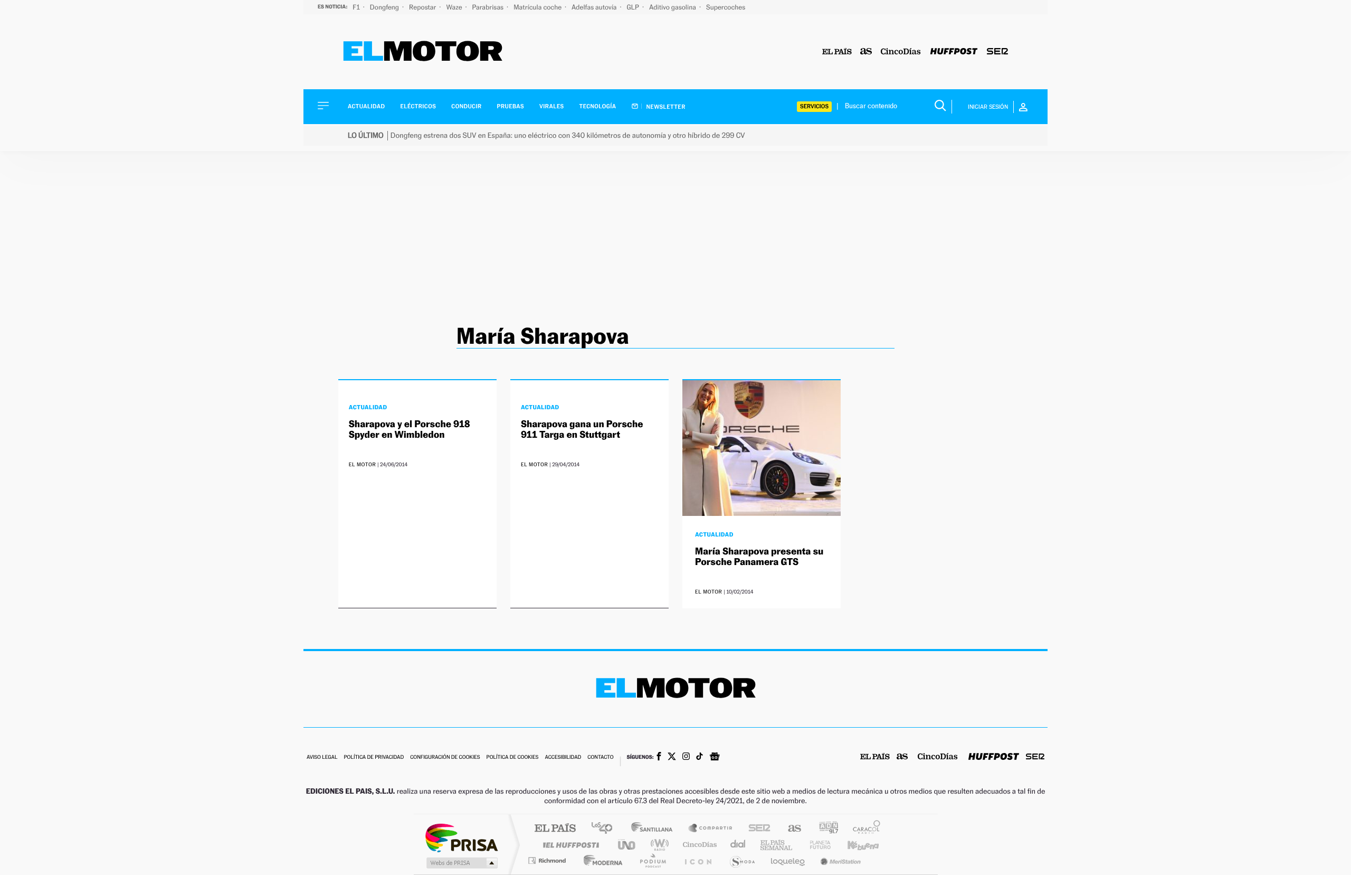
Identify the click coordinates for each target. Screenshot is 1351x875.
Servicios (814, 106)
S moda (742, 860)
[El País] (837, 52)
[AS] (866, 52)
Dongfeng (385, 7)
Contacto (600, 757)
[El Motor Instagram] (686, 757)
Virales (551, 106)
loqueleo (788, 860)
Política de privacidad (374, 757)
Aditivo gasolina (673, 7)
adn (824, 828)
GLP (634, 7)
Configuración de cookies (445, 757)
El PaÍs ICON (698, 860)
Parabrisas (489, 7)
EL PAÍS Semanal (777, 844)
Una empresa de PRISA (461, 837)
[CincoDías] (901, 52)
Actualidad (366, 106)
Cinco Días (698, 844)
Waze (454, 7)
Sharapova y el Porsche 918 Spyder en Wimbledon (409, 429)
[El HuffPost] (953, 52)
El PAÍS (555, 828)
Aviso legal (322, 757)
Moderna (600, 860)
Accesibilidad (563, 757)
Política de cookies (513, 757)
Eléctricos (418, 106)
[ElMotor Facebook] (659, 757)
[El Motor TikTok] (699, 757)
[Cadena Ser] (997, 52)
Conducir (466, 106)
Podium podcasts (652, 860)
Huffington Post (569, 844)
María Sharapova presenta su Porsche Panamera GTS (759, 557)
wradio (657, 844)
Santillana (655, 828)
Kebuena (854, 844)
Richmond (548, 860)
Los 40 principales (605, 828)
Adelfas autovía (595, 7)
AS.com (789, 828)
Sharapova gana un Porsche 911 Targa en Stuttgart (582, 429)
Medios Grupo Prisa (461, 863)
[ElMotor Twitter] (672, 757)
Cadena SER (756, 828)
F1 (357, 7)
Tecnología (597, 106)
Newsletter (665, 107)
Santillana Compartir (710, 828)
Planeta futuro (816, 844)
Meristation (839, 860)
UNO (627, 844)
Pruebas (511, 106)
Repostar (423, 7)
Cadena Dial (738, 844)
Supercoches (725, 7)
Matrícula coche (538, 7)
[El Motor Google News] (714, 757)
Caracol (863, 828)
